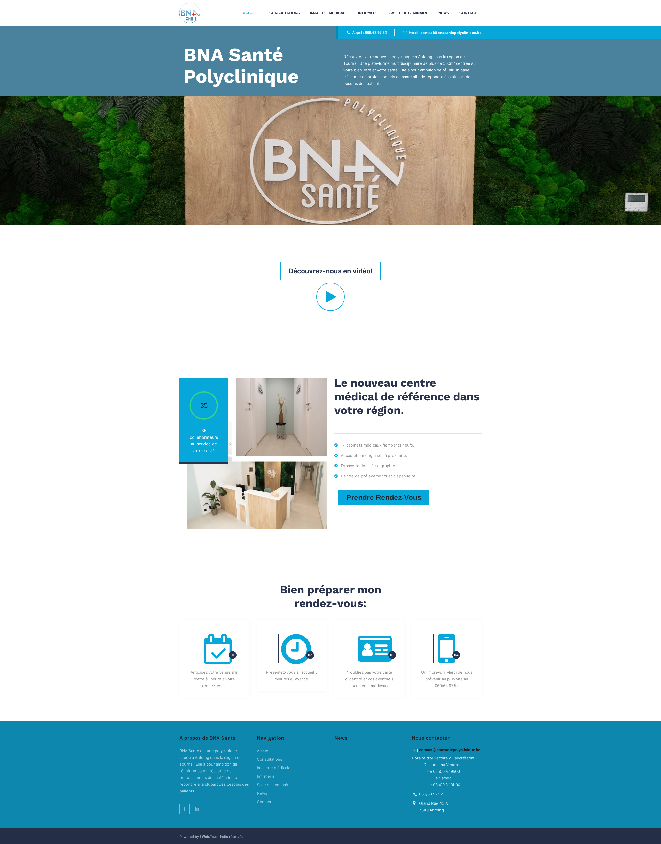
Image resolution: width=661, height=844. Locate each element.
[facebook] (184, 809)
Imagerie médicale (329, 13)
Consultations (284, 13)
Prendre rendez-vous (383, 497)
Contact (468, 13)
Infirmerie (368, 13)
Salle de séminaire (408, 13)
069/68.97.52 (376, 32)
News (443, 13)
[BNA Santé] (189, 13)
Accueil (251, 13)
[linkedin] (197, 809)
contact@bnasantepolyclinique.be (451, 32)
